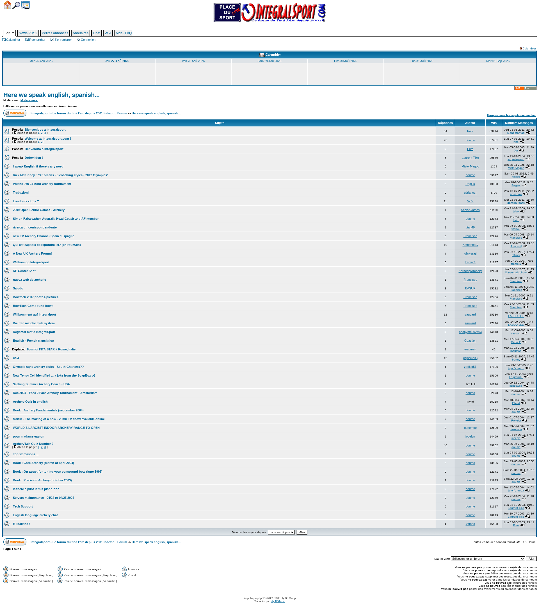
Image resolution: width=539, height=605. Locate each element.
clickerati (470, 253)
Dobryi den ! (33, 157)
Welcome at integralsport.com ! (47, 138)
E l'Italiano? (21, 523)
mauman (470, 349)
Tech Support (22, 506)
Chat (96, 33)
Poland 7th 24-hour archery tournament (41, 183)
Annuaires (80, 33)
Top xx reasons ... (25, 454)
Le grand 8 (516, 377)
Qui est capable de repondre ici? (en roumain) (46, 244)
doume (470, 140)
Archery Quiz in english (30, 401)
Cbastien (470, 340)
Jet (516, 150)
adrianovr (470, 192)
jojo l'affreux (516, 368)
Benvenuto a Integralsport (43, 149)
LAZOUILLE (516, 316)
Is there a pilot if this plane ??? (35, 489)
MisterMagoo (470, 166)
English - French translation (33, 340)
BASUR (470, 288)
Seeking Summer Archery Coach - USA (41, 384)
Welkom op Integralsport (30, 262)
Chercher (16, 5)
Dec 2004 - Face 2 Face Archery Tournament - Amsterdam (54, 393)
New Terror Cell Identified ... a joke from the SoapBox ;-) (53, 375)
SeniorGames (470, 210)
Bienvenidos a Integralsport (45, 129)
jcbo (516, 211)
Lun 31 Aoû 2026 (421, 61)
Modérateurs (29, 100)
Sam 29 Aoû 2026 (269, 61)
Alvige (516, 176)
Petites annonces (55, 33)
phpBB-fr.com (278, 601)
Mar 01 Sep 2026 (498, 61)
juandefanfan (516, 132)
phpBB (261, 598)
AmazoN (516, 246)
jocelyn (470, 436)
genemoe (470, 427)
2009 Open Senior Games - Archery (38, 210)
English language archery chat (35, 515)
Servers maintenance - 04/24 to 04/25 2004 (43, 497)
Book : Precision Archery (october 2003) (42, 480)
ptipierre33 (470, 358)
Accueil (7, 5)
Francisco (470, 236)
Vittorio (470, 523)
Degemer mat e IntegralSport (33, 332)
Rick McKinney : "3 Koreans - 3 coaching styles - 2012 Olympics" (60, 175)
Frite (470, 131)
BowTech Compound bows (32, 305)
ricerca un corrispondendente (34, 227)
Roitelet (516, 420)
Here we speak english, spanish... (51, 94)
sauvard (470, 314)
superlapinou (516, 159)
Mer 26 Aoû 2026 (40, 61)
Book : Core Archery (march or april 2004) (43, 462)
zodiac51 (470, 366)
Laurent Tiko (470, 157)
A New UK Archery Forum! (32, 253)
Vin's (470, 201)
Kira (516, 141)
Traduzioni (20, 192)
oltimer (516, 255)
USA (15, 358)
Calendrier (25, 5)
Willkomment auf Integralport (34, 314)
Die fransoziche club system (33, 323)
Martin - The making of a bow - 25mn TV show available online (58, 419)
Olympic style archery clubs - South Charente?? (48, 366)
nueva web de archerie (29, 279)
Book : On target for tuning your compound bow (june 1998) (57, 471)
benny (516, 359)
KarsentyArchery (470, 271)
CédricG (516, 342)
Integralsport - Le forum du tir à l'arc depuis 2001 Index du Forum (79, 113)
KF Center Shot (24, 271)
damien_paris (516, 202)
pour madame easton (28, 436)
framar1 (470, 262)
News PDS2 (28, 33)
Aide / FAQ (124, 33)
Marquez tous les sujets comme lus (511, 115)
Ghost (516, 403)
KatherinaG (470, 244)
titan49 (470, 227)
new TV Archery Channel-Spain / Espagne (43, 236)
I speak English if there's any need (37, 166)
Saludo (17, 288)
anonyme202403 (470, 332)
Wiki (108, 33)
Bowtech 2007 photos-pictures (35, 297)
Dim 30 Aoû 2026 (345, 61)
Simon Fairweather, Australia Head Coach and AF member (55, 218)
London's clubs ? (25, 201)
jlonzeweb (516, 385)
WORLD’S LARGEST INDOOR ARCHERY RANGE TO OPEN (56, 427)
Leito (516, 220)
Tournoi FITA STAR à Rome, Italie (51, 349)
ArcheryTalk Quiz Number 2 (32, 443)
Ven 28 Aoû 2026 (193, 61)
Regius (470, 183)
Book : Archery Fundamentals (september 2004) (48, 410)
